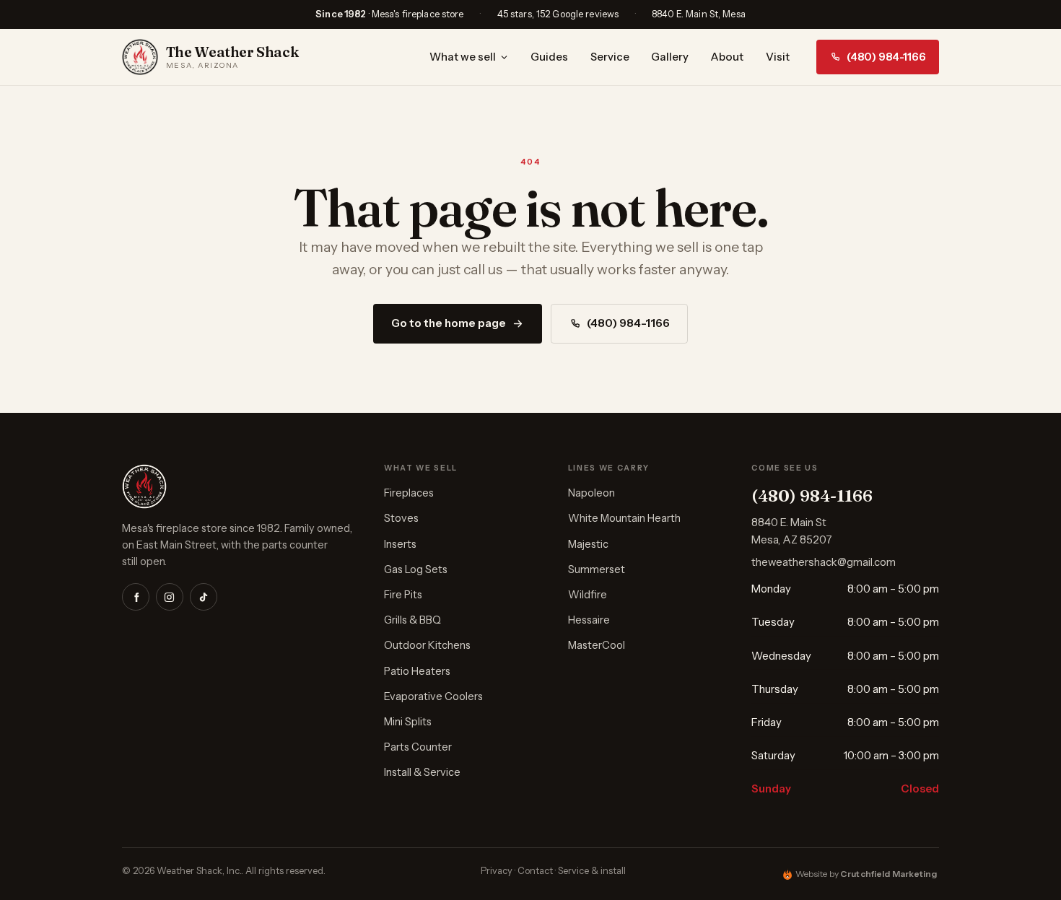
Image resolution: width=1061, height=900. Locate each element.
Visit (778, 57)
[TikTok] (203, 597)
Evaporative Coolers (433, 696)
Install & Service (422, 772)
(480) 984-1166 (886, 57)
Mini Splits (408, 721)
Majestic (588, 544)
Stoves (401, 518)
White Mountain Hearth (624, 518)
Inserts (400, 544)
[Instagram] (169, 597)
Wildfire (587, 594)
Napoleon (591, 492)
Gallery (670, 57)
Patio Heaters (417, 671)
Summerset (596, 569)
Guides (549, 57)
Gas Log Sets (415, 569)
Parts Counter (418, 746)
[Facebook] (135, 597)
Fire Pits (403, 594)
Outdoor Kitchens (427, 645)
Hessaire (589, 619)
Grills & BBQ (412, 619)
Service (609, 57)
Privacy (496, 870)
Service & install (592, 870)
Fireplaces (409, 492)
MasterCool (596, 645)
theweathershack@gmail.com (823, 562)
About (726, 57)
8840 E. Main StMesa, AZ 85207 (791, 531)
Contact (535, 870)
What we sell (462, 57)
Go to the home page (448, 323)
